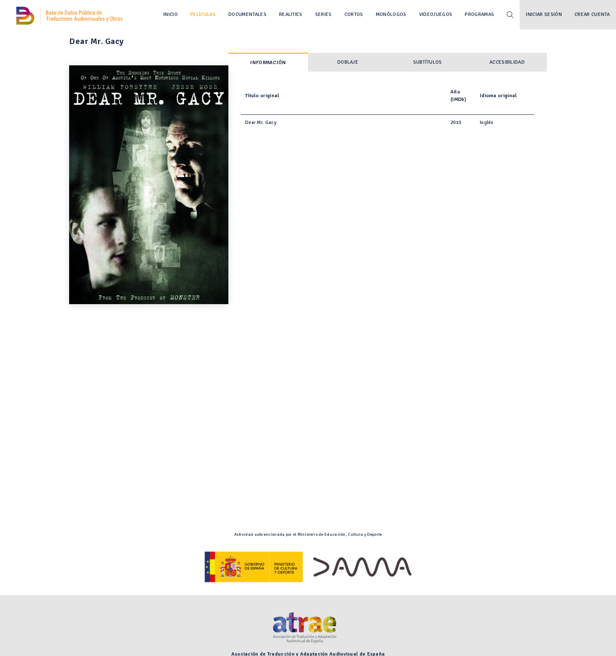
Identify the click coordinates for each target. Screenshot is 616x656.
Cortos (353, 14)
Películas (203, 14)
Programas (479, 14)
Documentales (247, 14)
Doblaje (347, 62)
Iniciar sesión (544, 14)
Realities (291, 14)
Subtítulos (427, 62)
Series (323, 14)
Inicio (170, 14)
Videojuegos (436, 14)
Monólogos (391, 14)
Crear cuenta (592, 14)
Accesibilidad (507, 62)
